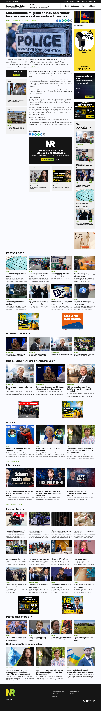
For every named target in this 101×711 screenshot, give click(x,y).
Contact (72, 1)
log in (57, 159)
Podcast (66, 6)
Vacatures (54, 696)
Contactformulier (74, 691)
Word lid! (15, 1)
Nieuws (78, 1)
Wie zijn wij (92, 1)
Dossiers (84, 1)
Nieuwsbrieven (10, 701)
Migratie (84, 6)
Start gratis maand (47, 159)
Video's (92, 6)
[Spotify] (79, 69)
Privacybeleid (54, 693)
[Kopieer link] (71, 20)
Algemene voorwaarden (57, 691)
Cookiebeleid (54, 695)
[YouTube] (85, 69)
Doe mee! (16, 74)
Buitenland (75, 6)
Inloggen (8, 1)
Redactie (72, 693)
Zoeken (66, 1)
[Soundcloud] (89, 69)
